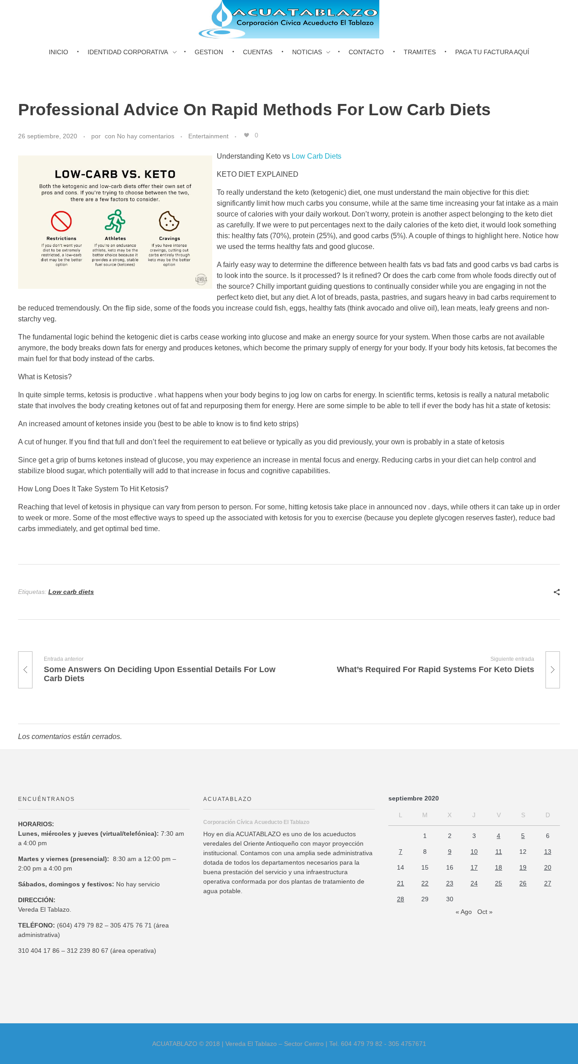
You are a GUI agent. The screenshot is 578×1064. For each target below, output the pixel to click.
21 (400, 883)
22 (425, 883)
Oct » (485, 911)
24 (474, 883)
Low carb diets (71, 591)
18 (498, 867)
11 (498, 851)
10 (474, 851)
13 (547, 851)
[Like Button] (246, 135)
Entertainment (208, 136)
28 (400, 899)
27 (547, 883)
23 (449, 883)
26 (523, 883)
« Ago (464, 911)
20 (547, 867)
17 (474, 867)
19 (523, 867)
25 (498, 883)
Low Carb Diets (316, 156)
